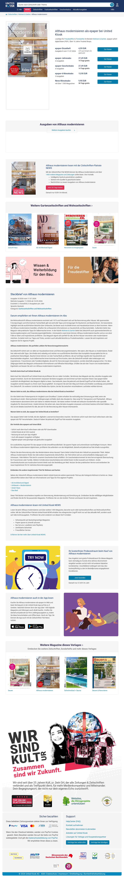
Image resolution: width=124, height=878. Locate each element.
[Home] (6, 14)
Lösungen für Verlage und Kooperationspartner (86, 837)
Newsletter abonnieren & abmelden (81, 829)
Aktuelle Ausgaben (80, 10)
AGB (43, 874)
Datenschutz (51, 874)
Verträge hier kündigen (99, 842)
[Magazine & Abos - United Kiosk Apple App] (19, 625)
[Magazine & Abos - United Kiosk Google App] (37, 625)
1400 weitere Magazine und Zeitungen (60, 175)
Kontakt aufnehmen (74, 825)
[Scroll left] (48, 130)
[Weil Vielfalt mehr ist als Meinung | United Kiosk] (10, 4)
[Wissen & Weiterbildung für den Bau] (33, 270)
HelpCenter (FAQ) (73, 821)
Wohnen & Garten (24, 14)
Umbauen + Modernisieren (21, 485)
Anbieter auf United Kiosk (77, 833)
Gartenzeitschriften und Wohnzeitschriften (35, 309)
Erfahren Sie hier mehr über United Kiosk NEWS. (28, 535)
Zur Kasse (108, 49)
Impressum (63, 874)
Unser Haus (16, 488)
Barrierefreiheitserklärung (94, 874)
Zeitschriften (38, 10)
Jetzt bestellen (79, 578)
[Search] (112, 5)
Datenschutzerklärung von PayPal (43, 838)
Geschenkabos (65, 10)
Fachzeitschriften (51, 10)
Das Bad (15, 490)
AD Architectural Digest (20, 483)
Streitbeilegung (76, 874)
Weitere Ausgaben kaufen (61, 130)
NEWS (27, 10)
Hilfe (112, 10)
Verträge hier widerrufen (77, 842)
